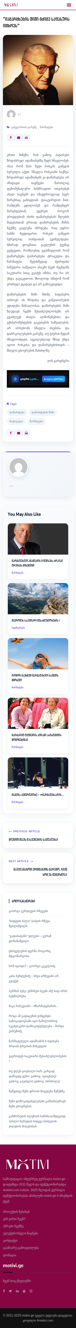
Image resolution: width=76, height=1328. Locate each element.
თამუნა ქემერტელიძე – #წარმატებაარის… (38, 795)
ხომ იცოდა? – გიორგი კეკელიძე (32, 966)
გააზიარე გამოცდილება (21, 1247)
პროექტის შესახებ (16, 1211)
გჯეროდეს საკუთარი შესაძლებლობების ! (36, 620)
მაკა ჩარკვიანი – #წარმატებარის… (34, 1006)
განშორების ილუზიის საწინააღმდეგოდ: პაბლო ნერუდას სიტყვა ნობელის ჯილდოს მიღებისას (37, 1121)
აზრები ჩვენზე (13, 1226)
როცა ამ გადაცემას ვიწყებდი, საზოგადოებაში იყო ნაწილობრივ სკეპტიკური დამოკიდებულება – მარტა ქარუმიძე (36, 1023)
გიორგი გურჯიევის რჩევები (28, 911)
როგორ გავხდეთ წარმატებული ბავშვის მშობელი (35, 678)
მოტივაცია (16, 421)
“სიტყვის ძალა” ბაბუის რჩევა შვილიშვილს (29, 923)
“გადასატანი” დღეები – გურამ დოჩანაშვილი (30, 938)
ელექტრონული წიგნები (20, 1233)
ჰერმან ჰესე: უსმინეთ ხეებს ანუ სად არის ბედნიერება (38, 993)
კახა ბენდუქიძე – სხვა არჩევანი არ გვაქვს (34, 978)
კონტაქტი (10, 1240)
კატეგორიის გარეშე (24, 127)
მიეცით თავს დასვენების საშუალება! (33, 839)
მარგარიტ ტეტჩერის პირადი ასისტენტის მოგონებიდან (36, 737)
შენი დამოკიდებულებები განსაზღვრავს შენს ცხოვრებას (37, 1103)
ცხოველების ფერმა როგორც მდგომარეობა (30, 953)
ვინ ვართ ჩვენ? (14, 1219)
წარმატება (46, 127)
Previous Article (26, 831)
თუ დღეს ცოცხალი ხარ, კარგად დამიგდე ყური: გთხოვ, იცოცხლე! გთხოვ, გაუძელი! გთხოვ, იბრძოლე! (34, 1076)
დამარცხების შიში (43, 412)
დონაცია (9, 1255)
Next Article (19, 861)
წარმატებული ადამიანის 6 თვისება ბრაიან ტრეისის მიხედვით (37, 563)
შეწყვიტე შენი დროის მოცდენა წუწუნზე (37, 1091)
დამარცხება (17, 412)
